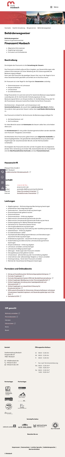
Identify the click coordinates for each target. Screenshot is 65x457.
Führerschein (9, 323)
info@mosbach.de (13, 361)
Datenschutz (25, 447)
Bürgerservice (31, 28)
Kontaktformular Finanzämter (26, 193)
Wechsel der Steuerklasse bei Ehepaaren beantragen (25, 261)
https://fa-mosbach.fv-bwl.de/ (26, 191)
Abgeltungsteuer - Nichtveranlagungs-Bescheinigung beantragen (29, 206)
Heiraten (8, 320)
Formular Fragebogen (15, 276)
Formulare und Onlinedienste (17, 52)
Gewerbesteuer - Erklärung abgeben (19, 230)
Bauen (7, 330)
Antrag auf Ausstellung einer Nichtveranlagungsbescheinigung (28, 274)
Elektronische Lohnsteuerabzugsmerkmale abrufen (24, 218)
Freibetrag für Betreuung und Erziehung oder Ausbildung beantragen (30, 228)
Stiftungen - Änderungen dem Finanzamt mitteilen (24, 251)
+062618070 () (22, 185)
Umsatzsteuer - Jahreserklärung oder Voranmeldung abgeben (28, 255)
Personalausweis (10, 317)
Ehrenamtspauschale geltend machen (20, 212)
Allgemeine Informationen (16, 48)
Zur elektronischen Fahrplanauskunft (17, 172)
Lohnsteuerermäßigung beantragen (19, 249)
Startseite (8, 28)
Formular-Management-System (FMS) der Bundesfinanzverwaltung (29, 278)
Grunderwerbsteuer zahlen (16, 233)
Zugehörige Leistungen (15, 50)
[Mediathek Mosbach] (40, 427)
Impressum (16, 447)
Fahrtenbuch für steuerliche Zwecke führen (22, 224)
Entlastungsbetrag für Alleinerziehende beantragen (24, 222)
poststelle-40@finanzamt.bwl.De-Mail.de (30, 189)
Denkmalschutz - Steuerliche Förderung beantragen (24, 210)
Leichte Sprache (36, 447)
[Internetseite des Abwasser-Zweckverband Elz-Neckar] (55, 427)
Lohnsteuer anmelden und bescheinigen (21, 247)
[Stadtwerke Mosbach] (10, 427)
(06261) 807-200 (22, 187)
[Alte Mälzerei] (25, 427)
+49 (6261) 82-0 (12, 363)
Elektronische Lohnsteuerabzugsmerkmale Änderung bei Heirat (28, 220)
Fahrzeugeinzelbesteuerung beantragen (21, 226)
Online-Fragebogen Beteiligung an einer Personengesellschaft (28, 280)
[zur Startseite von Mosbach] (10, 5)
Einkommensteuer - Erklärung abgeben (20, 216)
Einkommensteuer (14, 214)
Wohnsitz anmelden (11, 313)
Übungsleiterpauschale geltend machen (21, 253)
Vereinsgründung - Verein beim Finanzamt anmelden (25, 259)
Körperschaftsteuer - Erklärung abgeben (21, 245)
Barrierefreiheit (34, 449)
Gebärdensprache (49, 447)
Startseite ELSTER (13, 296)
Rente (7, 327)
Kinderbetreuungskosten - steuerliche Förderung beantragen (27, 239)
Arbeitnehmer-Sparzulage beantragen (20, 208)
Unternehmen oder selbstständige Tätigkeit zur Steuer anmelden (29, 257)
